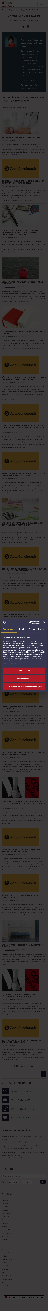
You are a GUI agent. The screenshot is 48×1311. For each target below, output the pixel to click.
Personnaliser (23, 679)
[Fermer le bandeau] (44, 622)
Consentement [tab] (9, 629)
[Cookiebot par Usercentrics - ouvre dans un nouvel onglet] (30, 622)
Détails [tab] (22, 629)
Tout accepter (24, 671)
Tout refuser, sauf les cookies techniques (24, 686)
